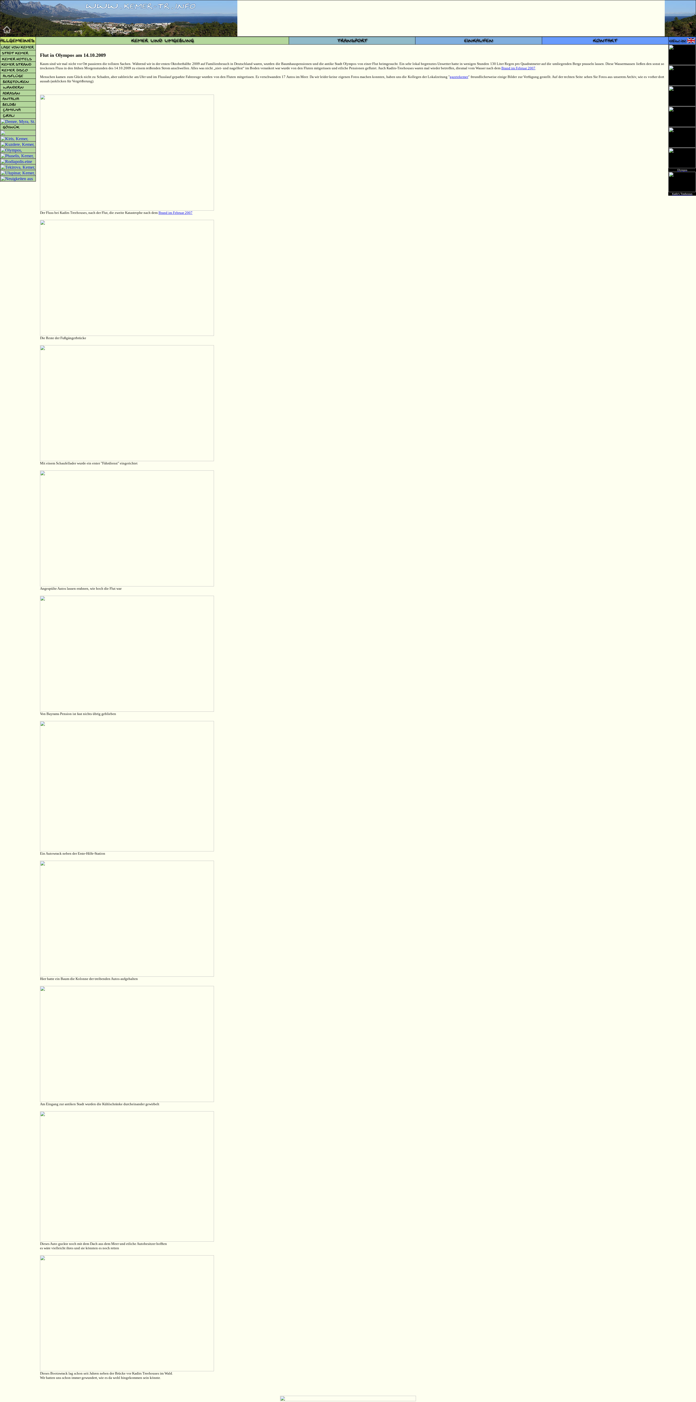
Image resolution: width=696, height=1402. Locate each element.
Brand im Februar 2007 (518, 68)
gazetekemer (459, 77)
